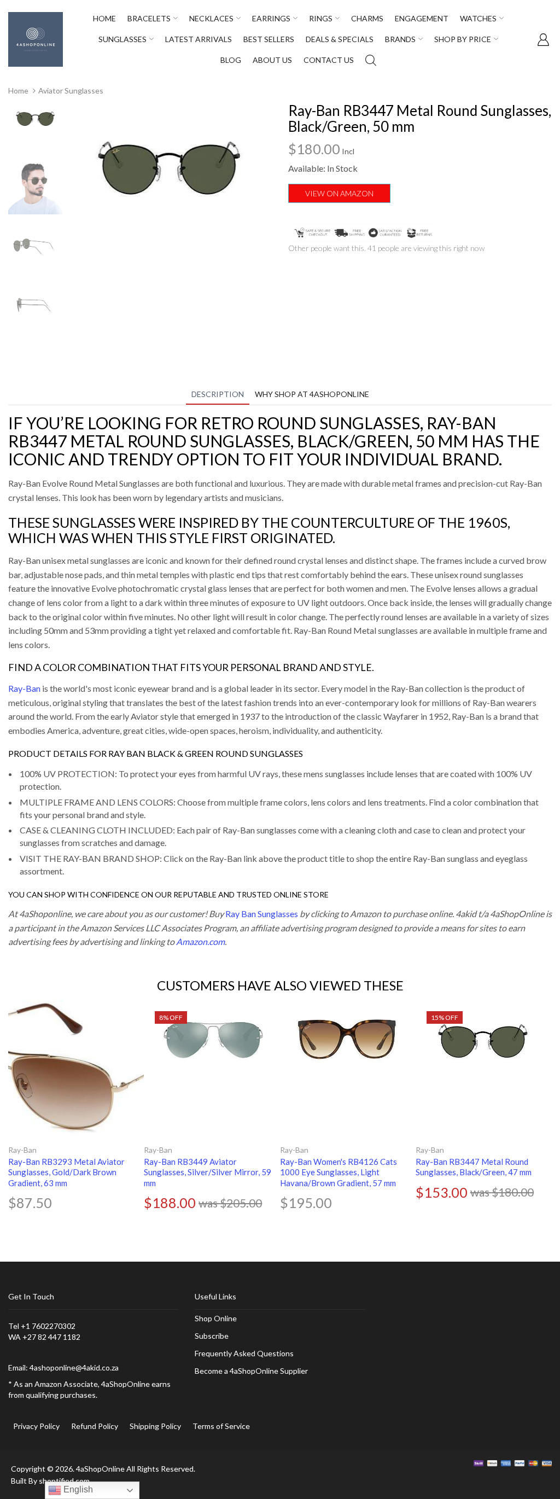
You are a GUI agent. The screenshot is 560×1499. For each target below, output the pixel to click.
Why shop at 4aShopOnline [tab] (312, 394)
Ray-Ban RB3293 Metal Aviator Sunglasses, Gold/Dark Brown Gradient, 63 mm (66, 1172)
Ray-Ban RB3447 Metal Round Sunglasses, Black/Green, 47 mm (474, 1167)
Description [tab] (217, 394)
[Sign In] (543, 39)
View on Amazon (339, 193)
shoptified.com (64, 1480)
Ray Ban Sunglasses (261, 913)
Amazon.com (200, 941)
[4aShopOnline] (35, 38)
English (77, 1489)
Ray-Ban (24, 688)
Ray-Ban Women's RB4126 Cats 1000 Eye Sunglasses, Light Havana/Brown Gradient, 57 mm (338, 1172)
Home (18, 90)
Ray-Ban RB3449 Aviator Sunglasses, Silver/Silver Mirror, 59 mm (207, 1172)
